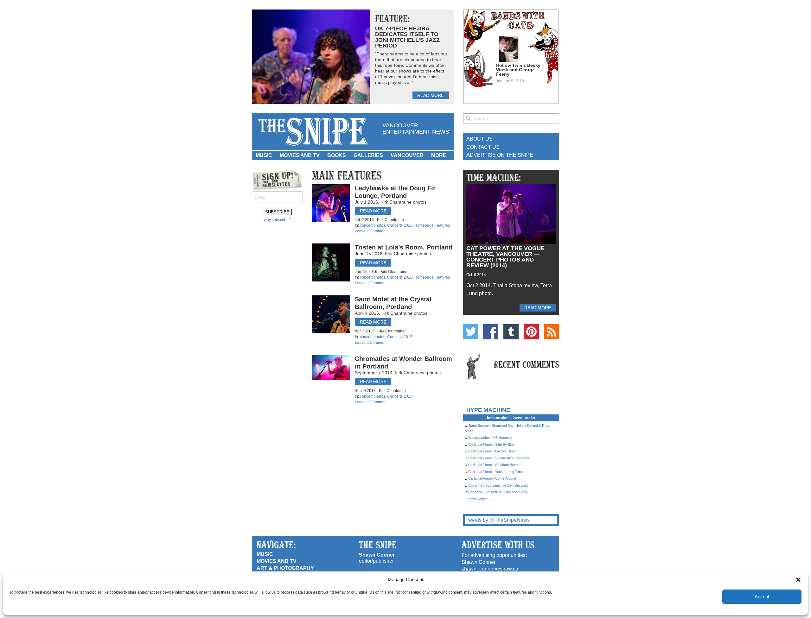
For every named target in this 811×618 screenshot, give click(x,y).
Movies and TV (300, 155)
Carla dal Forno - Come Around (492, 478)
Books (336, 155)
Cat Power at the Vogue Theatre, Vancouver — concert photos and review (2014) (505, 256)
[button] (798, 580)
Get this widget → (478, 499)
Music (264, 155)
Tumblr (511, 331)
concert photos (372, 225)
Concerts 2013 (399, 396)
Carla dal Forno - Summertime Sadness (498, 458)
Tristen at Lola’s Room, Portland (403, 247)
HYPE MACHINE (488, 410)
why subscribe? (277, 220)
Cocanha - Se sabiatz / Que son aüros (497, 492)
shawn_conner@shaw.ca (490, 568)
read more (430, 95)
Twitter (470, 331)
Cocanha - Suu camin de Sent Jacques (498, 485)
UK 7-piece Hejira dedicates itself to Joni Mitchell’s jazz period (407, 37)
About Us (479, 139)
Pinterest (531, 331)
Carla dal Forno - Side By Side (491, 444)
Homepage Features (432, 225)
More (438, 155)
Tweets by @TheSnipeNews (497, 520)
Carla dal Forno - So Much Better (493, 465)
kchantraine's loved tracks (511, 418)
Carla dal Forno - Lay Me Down (492, 451)
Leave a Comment (370, 231)
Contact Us (483, 147)
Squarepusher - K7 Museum (490, 437)
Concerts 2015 (399, 337)
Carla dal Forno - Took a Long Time (495, 472)
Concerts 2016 (399, 225)
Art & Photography (285, 568)
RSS (551, 331)
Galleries (368, 155)
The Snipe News (312, 131)
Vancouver (407, 155)
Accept (762, 596)
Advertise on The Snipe (499, 155)
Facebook (490, 331)
